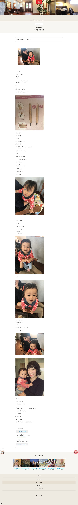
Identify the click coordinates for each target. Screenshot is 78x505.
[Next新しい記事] (76, 452)
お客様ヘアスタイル (39, 24)
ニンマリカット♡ (17, 468)
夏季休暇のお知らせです (52, 468)
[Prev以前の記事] (2, 452)
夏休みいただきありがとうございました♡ (43, 468)
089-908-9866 (22, 431)
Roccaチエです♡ (34, 468)
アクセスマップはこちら (22, 444)
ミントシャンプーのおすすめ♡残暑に (26, 468)
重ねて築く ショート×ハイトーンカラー (61, 468)
